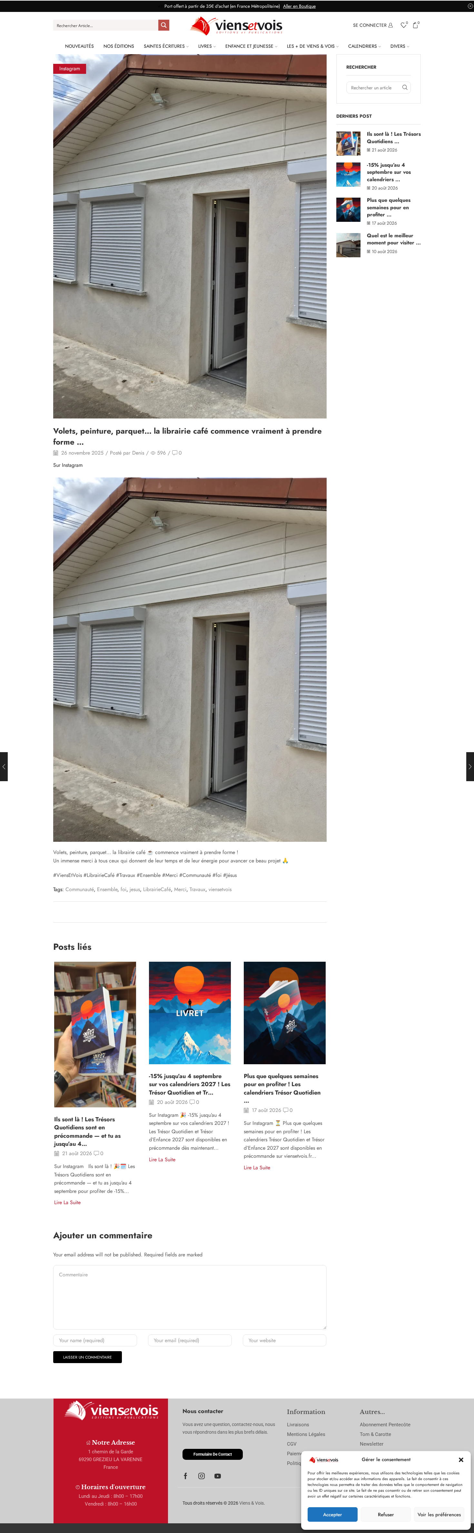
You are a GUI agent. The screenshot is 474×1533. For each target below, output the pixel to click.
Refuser (386, 1514)
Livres (205, 46)
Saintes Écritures (164, 46)
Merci (180, 889)
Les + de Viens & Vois (311, 46)
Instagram (69, 68)
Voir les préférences (439, 1514)
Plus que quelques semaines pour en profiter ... (388, 207)
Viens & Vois (251, 1503)
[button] (461, 1460)
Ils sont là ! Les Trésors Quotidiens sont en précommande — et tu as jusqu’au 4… (87, 1131)
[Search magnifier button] (163, 25)
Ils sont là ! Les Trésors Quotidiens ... (394, 137)
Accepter (332, 1514)
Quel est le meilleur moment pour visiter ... (394, 239)
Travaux (197, 889)
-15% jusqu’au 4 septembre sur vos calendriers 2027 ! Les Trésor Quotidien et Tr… (189, 1084)
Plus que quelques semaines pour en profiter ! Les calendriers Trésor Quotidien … (282, 1088)
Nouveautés (79, 46)
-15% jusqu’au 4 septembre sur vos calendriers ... (389, 172)
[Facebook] (186, 1476)
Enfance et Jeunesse (249, 46)
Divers (397, 46)
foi (123, 889)
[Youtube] (217, 1476)
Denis (138, 453)
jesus (135, 889)
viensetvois (220, 889)
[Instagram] (201, 1476)
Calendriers (362, 46)
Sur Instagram (68, 465)
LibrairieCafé (157, 889)
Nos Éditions (119, 46)
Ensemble (107, 889)
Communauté (79, 889)
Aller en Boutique (299, 6)
